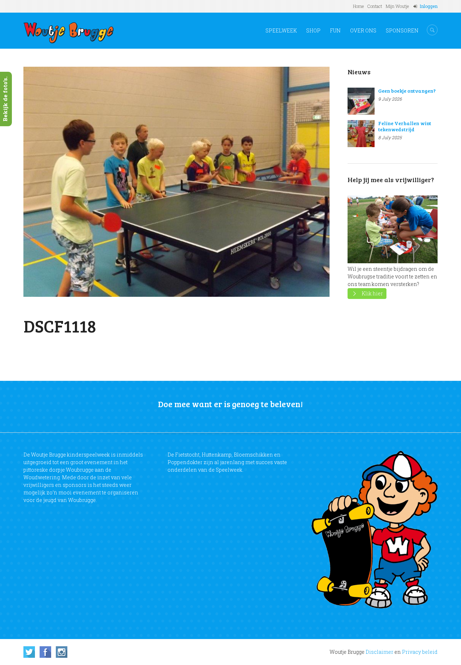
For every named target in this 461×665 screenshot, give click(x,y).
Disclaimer (379, 651)
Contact (374, 6)
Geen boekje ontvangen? (407, 90)
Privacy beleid (420, 651)
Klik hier (372, 293)
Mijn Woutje (397, 6)
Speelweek (281, 30)
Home (358, 6)
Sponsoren (402, 30)
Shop (313, 30)
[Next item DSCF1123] (253, 182)
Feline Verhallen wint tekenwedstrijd (404, 126)
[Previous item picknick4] (99, 182)
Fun (335, 30)
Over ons (363, 30)
